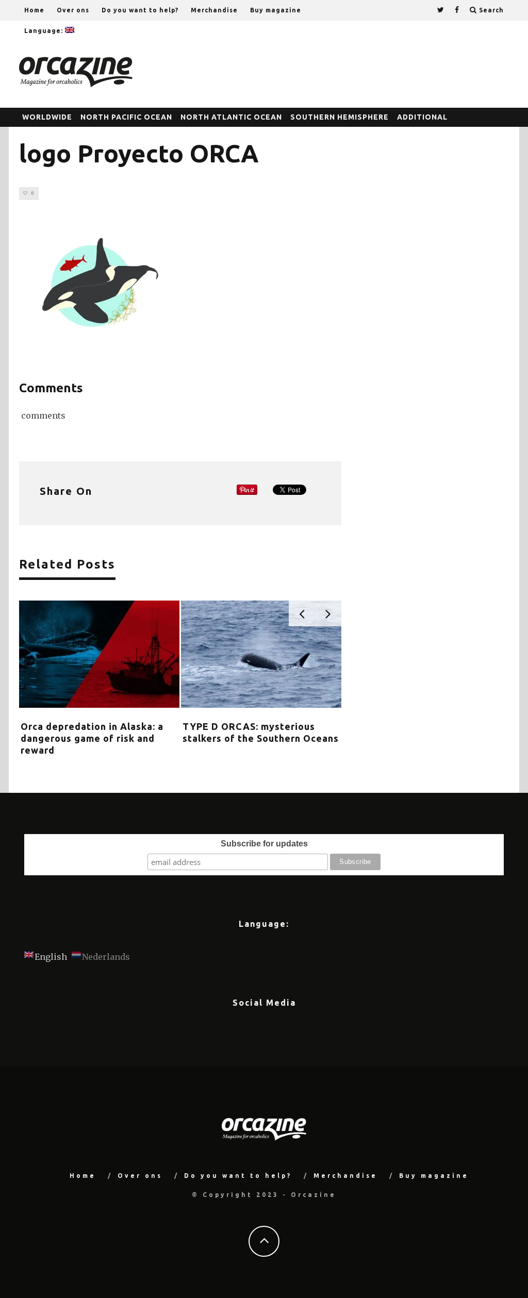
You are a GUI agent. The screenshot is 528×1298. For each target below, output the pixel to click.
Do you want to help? (140, 10)
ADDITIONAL (422, 117)
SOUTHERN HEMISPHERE (339, 117)
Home (34, 10)
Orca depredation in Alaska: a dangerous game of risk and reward (92, 738)
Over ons (73, 10)
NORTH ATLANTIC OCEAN (231, 117)
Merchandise (214, 10)
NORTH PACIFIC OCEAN (126, 117)
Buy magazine (275, 10)
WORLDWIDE (47, 117)
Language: (44, 30)
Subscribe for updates (264, 843)
